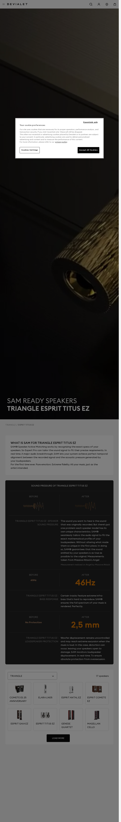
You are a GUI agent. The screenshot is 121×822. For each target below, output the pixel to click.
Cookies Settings (29, 150)
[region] (59, 138)
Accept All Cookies (88, 150)
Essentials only (90, 122)
